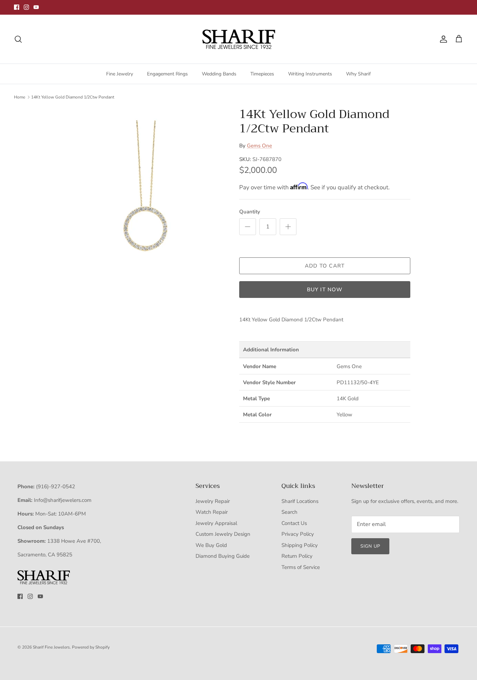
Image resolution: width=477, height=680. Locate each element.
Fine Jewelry (119, 74)
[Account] (442, 39)
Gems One (259, 145)
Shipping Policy (299, 545)
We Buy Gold (211, 545)
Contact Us (294, 523)
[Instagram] (26, 7)
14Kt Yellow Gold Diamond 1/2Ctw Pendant (72, 97)
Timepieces (262, 74)
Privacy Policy (297, 534)
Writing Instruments (310, 74)
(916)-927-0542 (55, 486)
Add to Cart (325, 265)
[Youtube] (36, 7)
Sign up (370, 546)
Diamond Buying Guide (223, 556)
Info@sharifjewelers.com (62, 500)
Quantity (249, 211)
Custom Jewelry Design (223, 534)
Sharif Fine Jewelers (51, 647)
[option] (145, 186)
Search (289, 512)
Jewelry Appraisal (216, 523)
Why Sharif (358, 74)
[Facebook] (16, 7)
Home (19, 97)
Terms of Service (300, 567)
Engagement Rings (167, 74)
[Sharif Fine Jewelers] (238, 39)
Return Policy (297, 556)
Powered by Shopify (91, 647)
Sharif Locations (299, 501)
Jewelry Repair (213, 501)
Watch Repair (212, 512)
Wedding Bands (219, 74)
